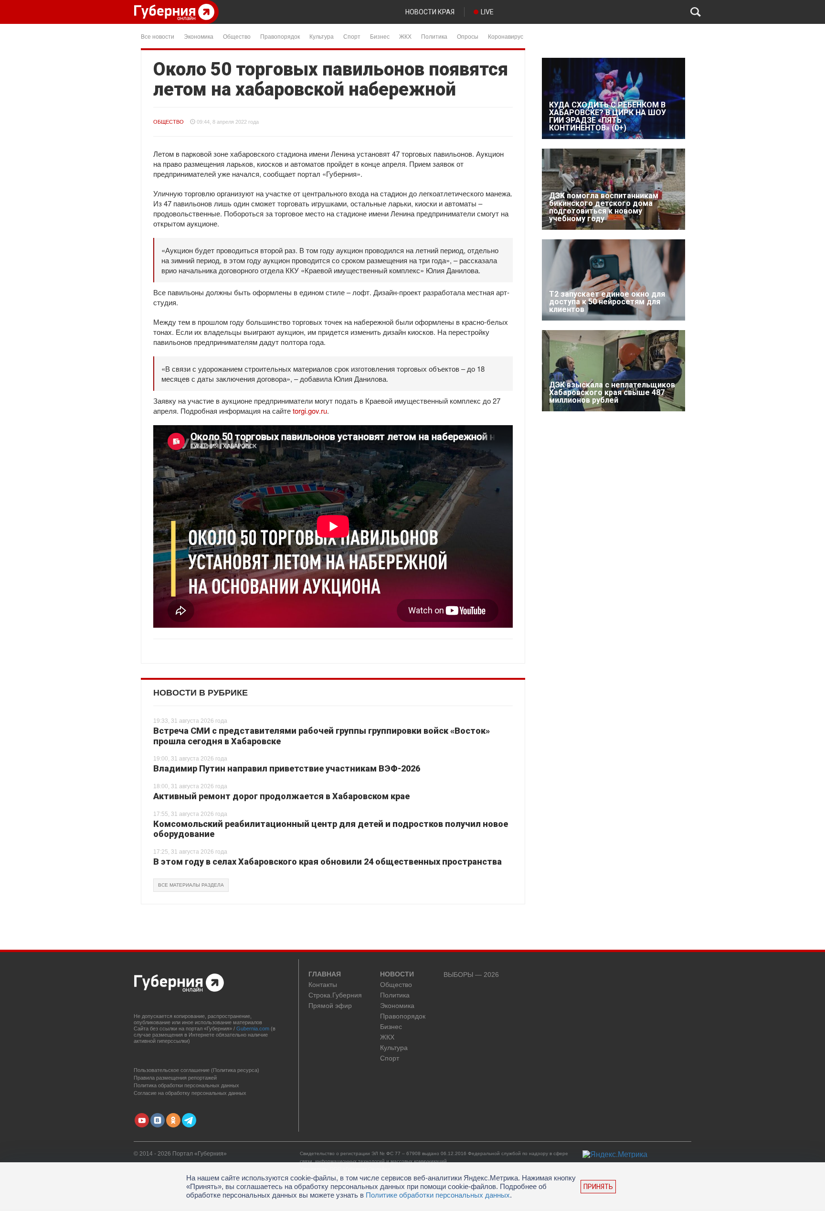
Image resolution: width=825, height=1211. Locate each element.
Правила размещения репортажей (175, 1078)
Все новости (157, 36)
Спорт (351, 36)
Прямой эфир (330, 1005)
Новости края (430, 12)
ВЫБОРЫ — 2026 (471, 974)
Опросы (467, 36)
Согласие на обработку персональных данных (190, 1093)
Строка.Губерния (335, 995)
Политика (434, 36)
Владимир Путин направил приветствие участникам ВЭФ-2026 (286, 768)
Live (487, 12)
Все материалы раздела (191, 885)
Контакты (322, 984)
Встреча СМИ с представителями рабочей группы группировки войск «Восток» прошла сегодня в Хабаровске (321, 736)
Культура (321, 36)
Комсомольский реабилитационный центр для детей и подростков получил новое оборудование (330, 829)
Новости (397, 974)
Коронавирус (505, 36)
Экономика (198, 36)
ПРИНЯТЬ (598, 1186)
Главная (324, 974)
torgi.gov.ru (310, 411)
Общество (237, 36)
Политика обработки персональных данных (186, 1085)
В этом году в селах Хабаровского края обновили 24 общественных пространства (327, 862)
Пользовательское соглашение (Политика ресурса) (196, 1070)
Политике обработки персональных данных (438, 1195)
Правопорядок (280, 36)
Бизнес (380, 36)
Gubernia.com (252, 1028)
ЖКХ (405, 36)
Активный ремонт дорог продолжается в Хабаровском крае (281, 796)
